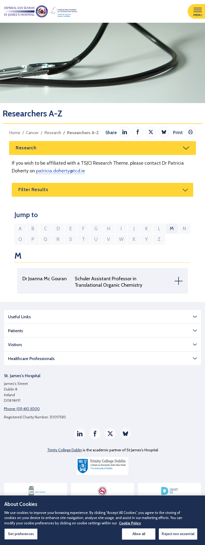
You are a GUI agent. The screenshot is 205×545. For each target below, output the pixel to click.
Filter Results (33, 189)
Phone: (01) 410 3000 (22, 408)
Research (52, 132)
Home (14, 132)
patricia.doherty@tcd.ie (60, 171)
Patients (15, 330)
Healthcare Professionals (31, 358)
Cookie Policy (130, 523)
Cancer (32, 132)
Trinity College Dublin (64, 450)
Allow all (138, 534)
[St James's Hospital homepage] (38, 11)
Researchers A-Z (83, 132)
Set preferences (21, 534)
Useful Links (19, 316)
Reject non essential (178, 534)
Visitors (15, 344)
